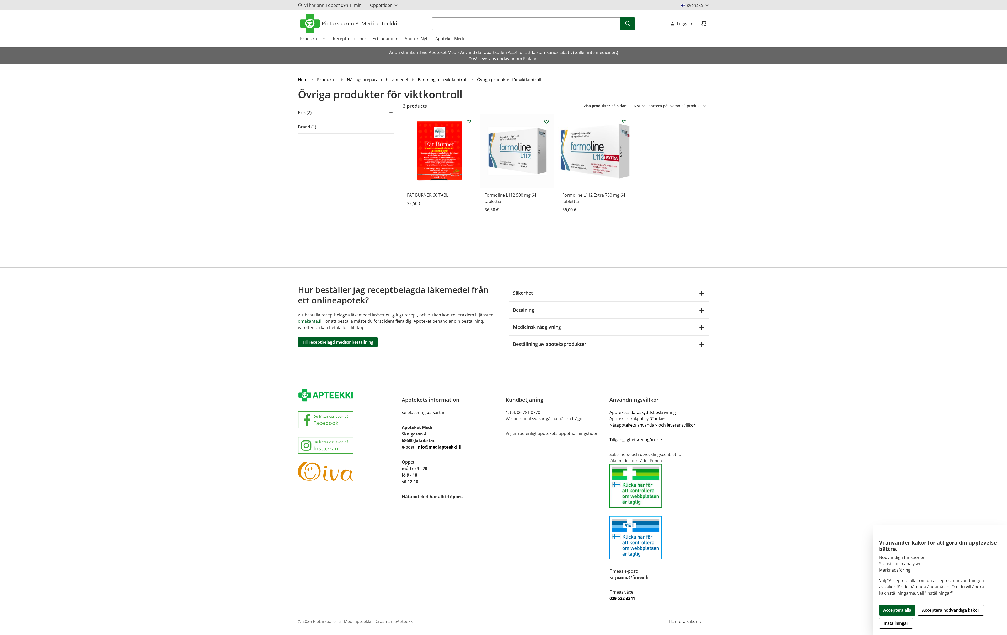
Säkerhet (523, 293)
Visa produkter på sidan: (606, 105)
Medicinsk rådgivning (537, 327)
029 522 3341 (622, 598)
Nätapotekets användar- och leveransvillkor (653, 425)
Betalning (523, 310)
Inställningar (895, 623)
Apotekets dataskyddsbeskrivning (642, 412)
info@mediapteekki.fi (439, 447)
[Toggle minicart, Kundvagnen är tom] (704, 23)
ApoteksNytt (417, 38)
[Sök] (627, 23)
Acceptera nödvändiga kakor (950, 610)
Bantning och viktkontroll (442, 80)
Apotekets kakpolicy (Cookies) (638, 419)
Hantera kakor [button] (684, 621)
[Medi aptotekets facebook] (348, 419)
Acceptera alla (897, 610)
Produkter (310, 38)
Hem (302, 80)
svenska (695, 5)
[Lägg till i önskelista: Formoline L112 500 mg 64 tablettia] (546, 121)
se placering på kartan (424, 412)
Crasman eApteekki (395, 621)
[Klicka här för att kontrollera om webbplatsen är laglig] (659, 486)
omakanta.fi (309, 321)
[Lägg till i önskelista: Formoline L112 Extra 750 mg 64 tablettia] (624, 121)
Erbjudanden (385, 38)
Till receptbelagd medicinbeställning (337, 342)
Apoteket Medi (449, 38)
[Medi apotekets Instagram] (348, 445)
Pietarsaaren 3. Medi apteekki (359, 23)
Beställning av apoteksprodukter (549, 344)
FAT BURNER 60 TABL (427, 195)
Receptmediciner (349, 38)
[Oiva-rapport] (348, 471)
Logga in (685, 23)
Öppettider (381, 5)
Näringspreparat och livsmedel (377, 80)
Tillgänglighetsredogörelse (635, 440)
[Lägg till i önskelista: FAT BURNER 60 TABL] (469, 121)
